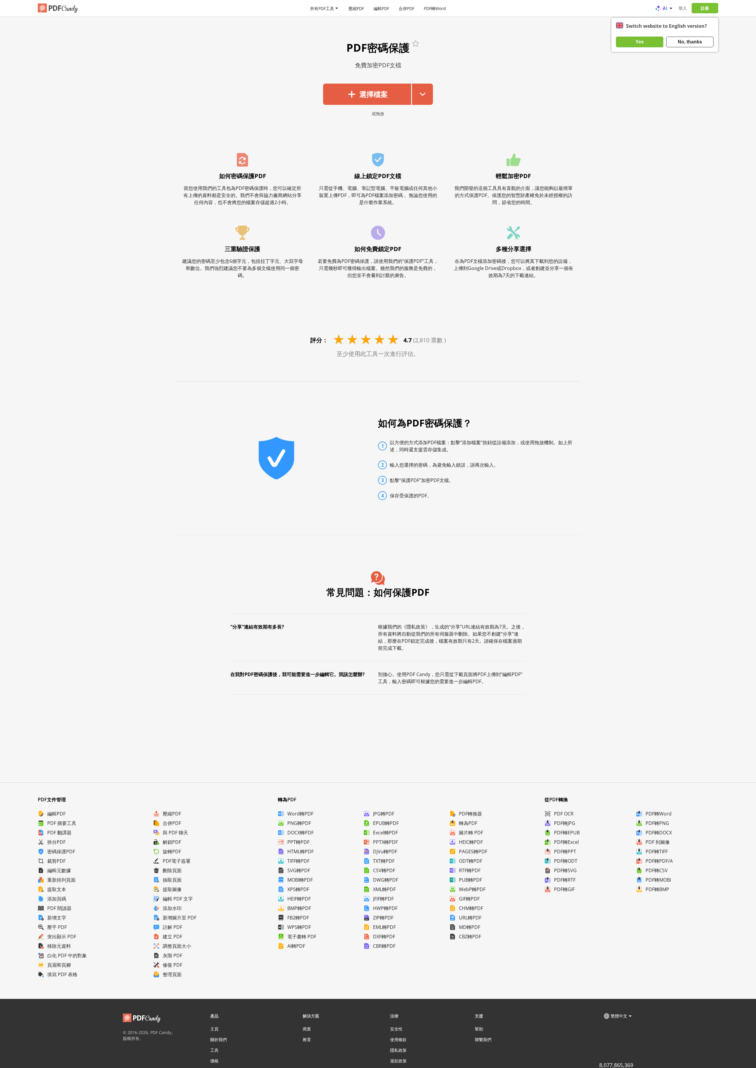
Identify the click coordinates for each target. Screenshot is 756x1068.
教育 (307, 1039)
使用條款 (398, 1039)
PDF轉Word (435, 8)
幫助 (479, 1029)
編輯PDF (381, 8)
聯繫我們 (483, 1039)
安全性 (396, 1029)
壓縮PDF (356, 8)
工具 (214, 1050)
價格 (214, 1061)
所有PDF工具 (322, 8)
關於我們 (218, 1039)
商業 (307, 1029)
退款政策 (398, 1061)
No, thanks (690, 41)
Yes (640, 41)
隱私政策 (398, 1050)
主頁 (214, 1029)
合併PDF (406, 8)
